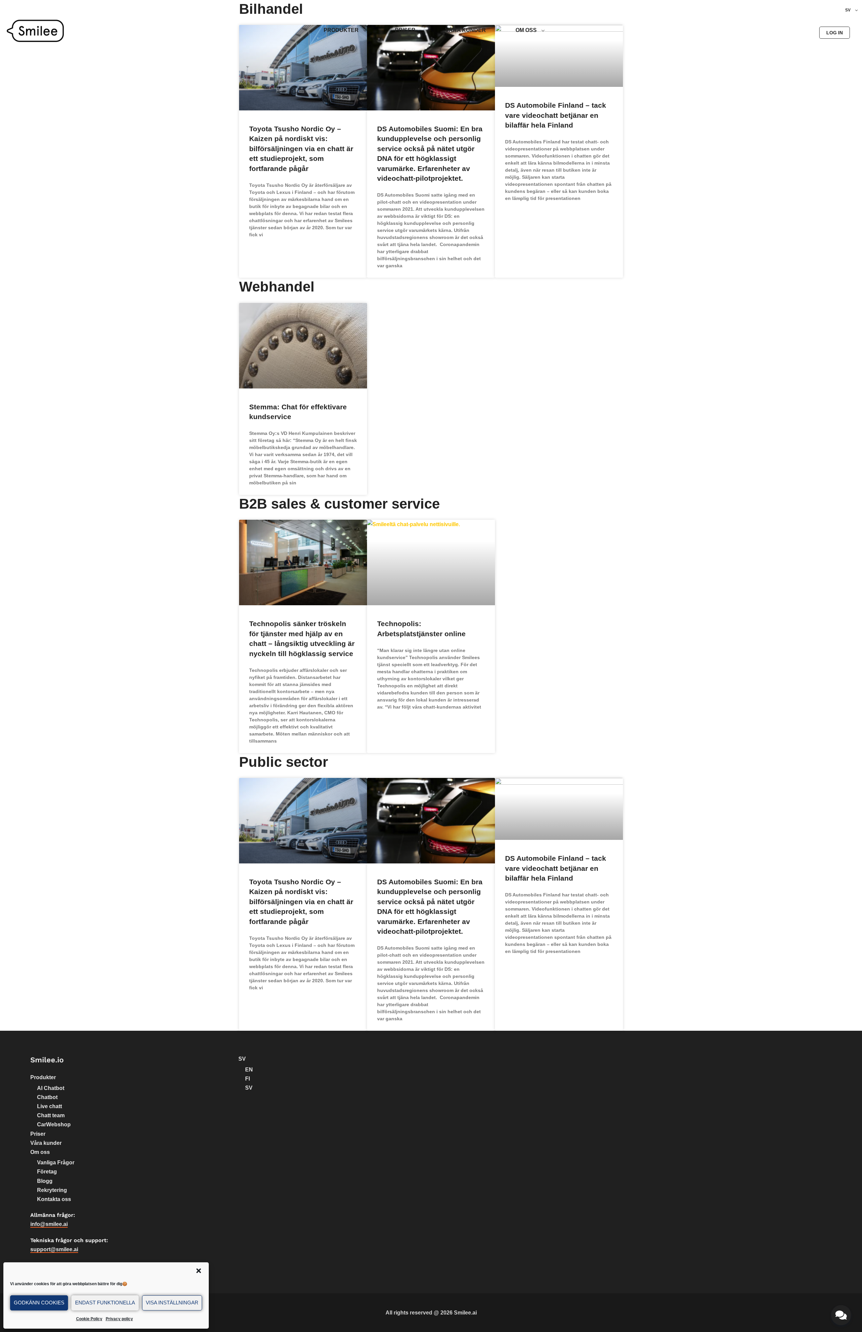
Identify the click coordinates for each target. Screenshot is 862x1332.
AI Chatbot (50, 1088)
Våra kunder (46, 1143)
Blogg (45, 1181)
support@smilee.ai (54, 1249)
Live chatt (49, 1106)
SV (242, 1059)
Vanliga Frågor (55, 1162)
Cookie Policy (89, 1319)
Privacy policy (119, 1319)
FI (247, 1079)
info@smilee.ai (49, 1224)
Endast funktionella (105, 1302)
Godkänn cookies (39, 1302)
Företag (47, 1171)
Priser (37, 1134)
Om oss (40, 1152)
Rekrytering (52, 1190)
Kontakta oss (54, 1199)
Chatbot (47, 1097)
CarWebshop (54, 1124)
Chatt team (51, 1115)
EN (249, 1069)
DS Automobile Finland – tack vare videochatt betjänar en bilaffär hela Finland (555, 115)
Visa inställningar (172, 1302)
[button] (198, 1270)
